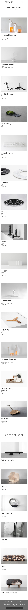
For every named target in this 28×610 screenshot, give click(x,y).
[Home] (10, 9)
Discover (4, 39)
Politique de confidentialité (16, 607)
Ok (7, 607)
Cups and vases (15, 9)
